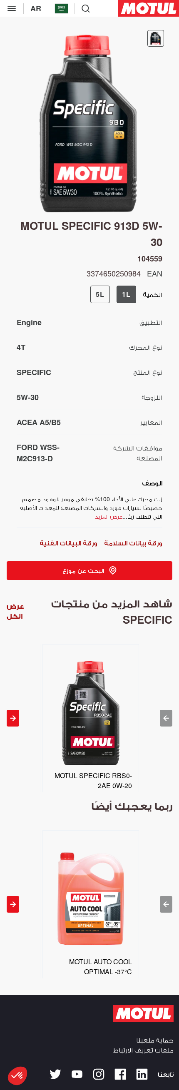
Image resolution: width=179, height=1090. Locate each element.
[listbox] (89, 718)
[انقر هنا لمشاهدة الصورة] (155, 38)
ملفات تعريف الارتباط (143, 1050)
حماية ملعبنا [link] (155, 1040)
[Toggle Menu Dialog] (12, 8)
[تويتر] (55, 1074)
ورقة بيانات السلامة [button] (133, 542)
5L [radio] (100, 294)
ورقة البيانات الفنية (68, 542)
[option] (89, 718)
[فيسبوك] (120, 1074)
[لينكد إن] (142, 1074)
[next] (13, 718)
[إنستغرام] (98, 1074)
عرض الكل (15, 611)
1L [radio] (126, 294)
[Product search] (86, 8)
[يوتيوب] (77, 1074)
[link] (89, 570)
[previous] (166, 718)
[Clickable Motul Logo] (148, 8)
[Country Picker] (61, 8)
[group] (113, 294)
